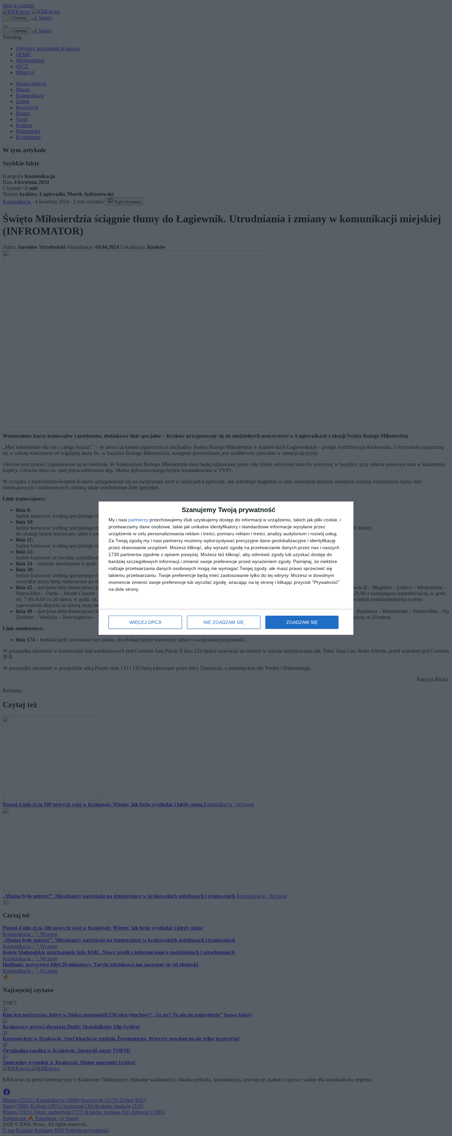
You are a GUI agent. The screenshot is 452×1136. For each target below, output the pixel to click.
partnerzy (138, 519)
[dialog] (226, 568)
